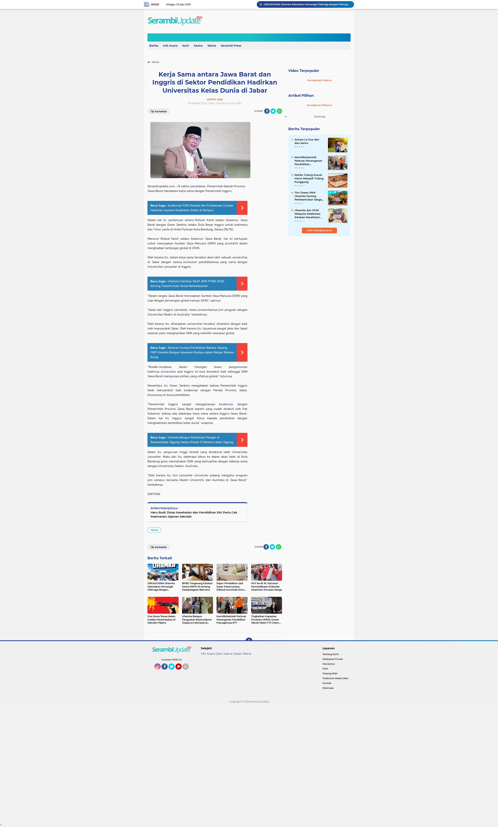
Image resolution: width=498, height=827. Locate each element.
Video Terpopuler (303, 71)
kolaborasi (226, 404)
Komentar (160, 111)
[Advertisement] (116, 765)
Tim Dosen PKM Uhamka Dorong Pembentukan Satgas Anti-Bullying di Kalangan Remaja (309, 196)
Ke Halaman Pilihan (318, 105)
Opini (219, 653)
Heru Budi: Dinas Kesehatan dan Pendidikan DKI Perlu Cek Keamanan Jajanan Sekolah (194, 514)
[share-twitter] (273, 111)
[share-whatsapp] (279, 111)
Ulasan (237, 653)
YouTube (181, 671)
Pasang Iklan (330, 673)
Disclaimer (329, 663)
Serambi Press (231, 45)
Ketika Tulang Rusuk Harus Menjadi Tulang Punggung (309, 178)
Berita (153, 45)
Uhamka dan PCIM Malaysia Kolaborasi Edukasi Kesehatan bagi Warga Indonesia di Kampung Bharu (309, 214)
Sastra (198, 45)
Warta (211, 45)
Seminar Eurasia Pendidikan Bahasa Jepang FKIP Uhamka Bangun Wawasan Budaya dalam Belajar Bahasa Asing (192, 352)
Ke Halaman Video (318, 80)
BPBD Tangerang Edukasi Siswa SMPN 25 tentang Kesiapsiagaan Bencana (307, 4)
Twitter (173, 671)
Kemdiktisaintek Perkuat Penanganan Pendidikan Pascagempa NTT (308, 161)
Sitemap (319, 116)
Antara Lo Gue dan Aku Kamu (307, 141)
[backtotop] (249, 641)
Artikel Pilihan (301, 95)
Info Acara (170, 45)
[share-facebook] (267, 111)
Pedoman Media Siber (335, 678)
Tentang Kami (331, 654)
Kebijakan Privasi (333, 659)
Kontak (327, 683)
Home (155, 4)
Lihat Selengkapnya (319, 230)
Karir (185, 45)
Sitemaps (328, 688)
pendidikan (198, 186)
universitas (168, 371)
